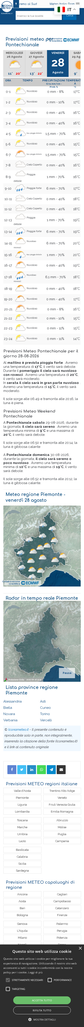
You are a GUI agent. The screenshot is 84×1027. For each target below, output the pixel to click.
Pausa (67, 673)
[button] (42, 1019)
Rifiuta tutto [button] (42, 1010)
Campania (62, 841)
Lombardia (22, 811)
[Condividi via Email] (61, 769)
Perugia (62, 930)
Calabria (22, 856)
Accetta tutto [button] (42, 1000)
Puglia (62, 834)
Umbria (22, 834)
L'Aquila (22, 930)
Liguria (22, 804)
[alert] (42, 985)
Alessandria (12, 701)
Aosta (22, 901)
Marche (22, 827)
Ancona (22, 894)
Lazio (22, 841)
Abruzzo (62, 820)
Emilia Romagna (62, 811)
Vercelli (46, 720)
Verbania (10, 720)
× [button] (80, 948)
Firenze (62, 915)
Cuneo (45, 708)
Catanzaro (62, 908)
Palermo (62, 923)
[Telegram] (51, 769)
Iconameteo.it (18, 730)
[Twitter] (21, 769)
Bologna (22, 915)
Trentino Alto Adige (62, 790)
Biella (7, 708)
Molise (62, 827)
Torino (45, 714)
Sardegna (22, 870)
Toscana (22, 820)
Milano (22, 937)
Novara (9, 714)
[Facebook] (11, 769)
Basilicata (22, 849)
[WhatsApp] (41, 769)
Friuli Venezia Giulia (62, 804)
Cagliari (62, 894)
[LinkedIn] (31, 769)
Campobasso (62, 901)
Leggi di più (35, 972)
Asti (43, 701)
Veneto (62, 797)
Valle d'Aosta (22, 790)
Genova (22, 923)
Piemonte (22, 797)
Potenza (62, 937)
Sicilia (22, 863)
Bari (22, 908)
